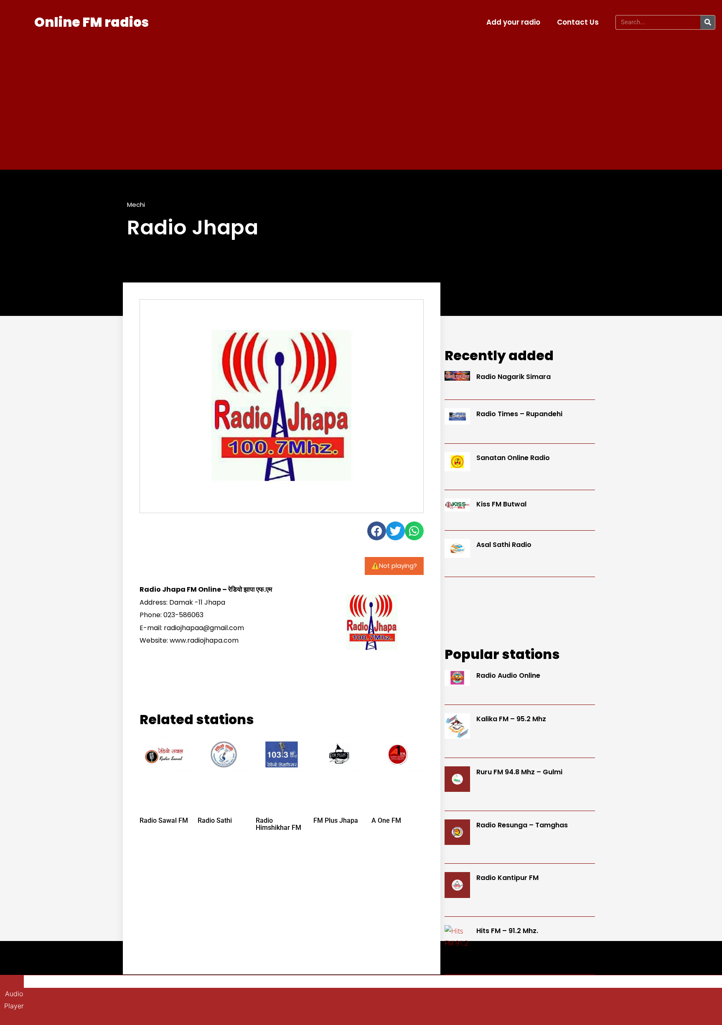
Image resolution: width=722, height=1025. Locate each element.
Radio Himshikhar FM (278, 824)
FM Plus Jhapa (335, 820)
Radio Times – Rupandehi (519, 414)
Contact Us (578, 22)
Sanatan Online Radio (513, 458)
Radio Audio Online (508, 675)
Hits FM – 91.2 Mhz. (507, 931)
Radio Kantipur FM (507, 878)
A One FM (386, 820)
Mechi (136, 204)
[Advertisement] (361, 98)
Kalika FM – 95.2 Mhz (511, 719)
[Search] (707, 22)
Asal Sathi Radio (503, 544)
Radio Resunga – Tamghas (522, 825)
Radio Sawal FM (164, 820)
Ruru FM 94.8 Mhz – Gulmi (519, 772)
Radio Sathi (215, 820)
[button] (376, 530)
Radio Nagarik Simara (513, 377)
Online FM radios (91, 22)
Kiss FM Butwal (501, 504)
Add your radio (513, 22)
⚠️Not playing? (394, 566)
